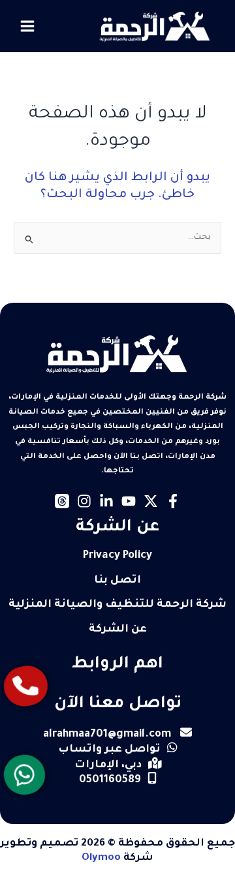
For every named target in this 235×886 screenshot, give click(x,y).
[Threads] (62, 501)
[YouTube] (128, 501)
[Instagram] (84, 501)
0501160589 (110, 780)
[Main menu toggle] (27, 26)
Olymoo (101, 858)
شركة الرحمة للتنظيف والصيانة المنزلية (117, 605)
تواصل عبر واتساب (109, 750)
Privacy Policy (117, 556)
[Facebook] (173, 501)
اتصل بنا (117, 581)
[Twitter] (151, 501)
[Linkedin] (106, 501)
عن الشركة (118, 630)
